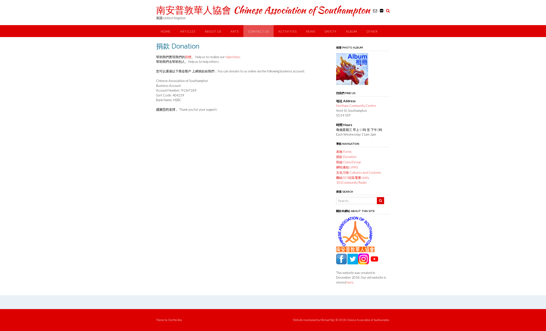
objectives (232, 57)
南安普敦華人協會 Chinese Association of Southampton (263, 10)
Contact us (258, 31)
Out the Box (175, 320)
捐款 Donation (346, 157)
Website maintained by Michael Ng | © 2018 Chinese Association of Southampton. (341, 320)
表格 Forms (344, 151)
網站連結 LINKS (347, 167)
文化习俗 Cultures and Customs (358, 172)
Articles (187, 31)
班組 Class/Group (348, 162)
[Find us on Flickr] (381, 10)
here (350, 282)
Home (166, 31)
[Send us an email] (375, 10)
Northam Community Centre (356, 105)
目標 (188, 57)
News (310, 31)
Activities (287, 31)
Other (372, 31)
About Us (213, 31)
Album (351, 31)
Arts (235, 31)
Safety (331, 31)
